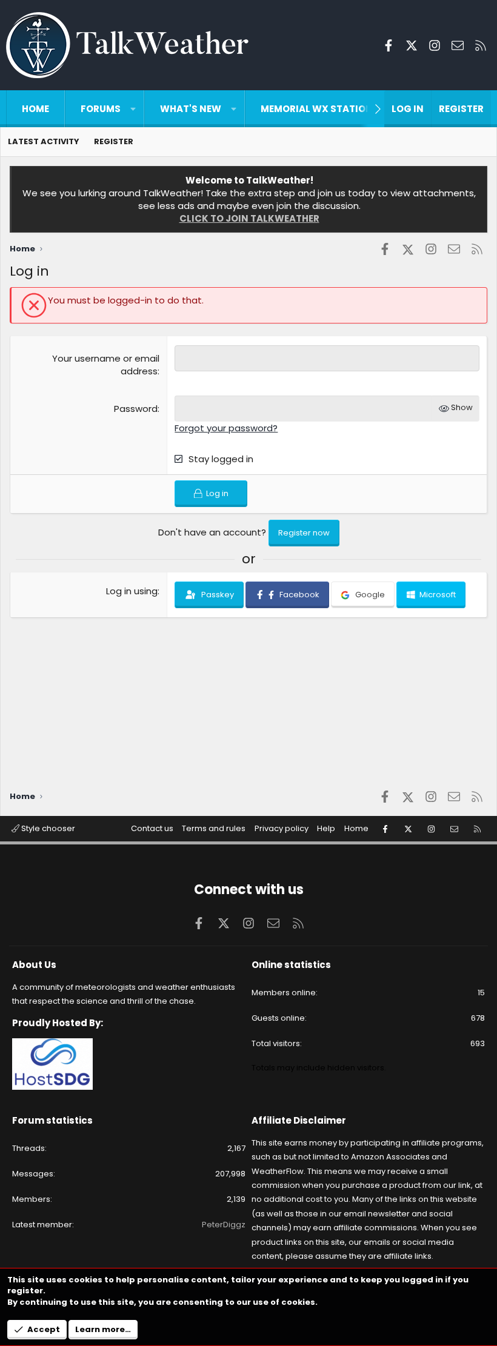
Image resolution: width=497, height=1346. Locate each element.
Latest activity (43, 141)
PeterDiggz (223, 1224)
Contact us (152, 828)
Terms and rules (213, 828)
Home (35, 108)
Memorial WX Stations (320, 108)
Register (113, 141)
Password (136, 408)
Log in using (132, 591)
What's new (190, 108)
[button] (133, 108)
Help (326, 828)
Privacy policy (282, 828)
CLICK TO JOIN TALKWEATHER (249, 218)
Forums (101, 108)
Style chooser (47, 828)
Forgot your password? (226, 428)
